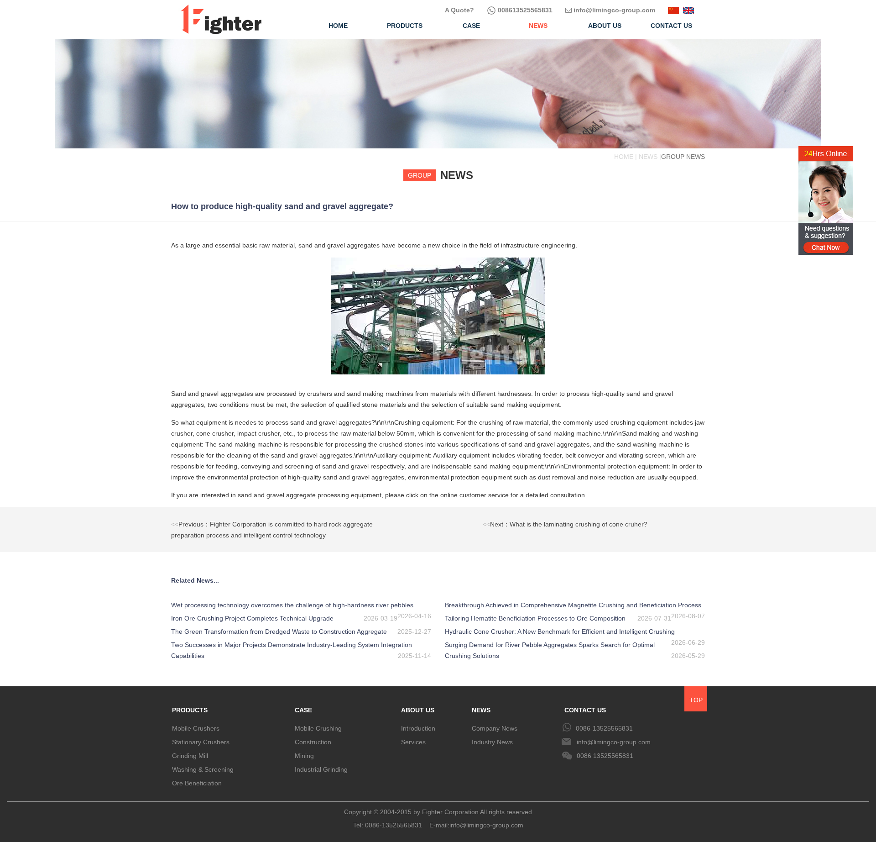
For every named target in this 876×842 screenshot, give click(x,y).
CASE (303, 710)
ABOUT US (417, 710)
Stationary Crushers (200, 742)
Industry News (492, 742)
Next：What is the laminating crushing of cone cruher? (565, 524)
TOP (696, 700)
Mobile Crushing (318, 728)
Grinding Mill (190, 755)
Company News (494, 728)
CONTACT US (585, 710)
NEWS (481, 710)
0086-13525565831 (604, 728)
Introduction (418, 728)
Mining (304, 755)
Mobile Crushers (195, 728)
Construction (313, 742)
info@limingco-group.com (613, 10)
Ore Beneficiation (197, 783)
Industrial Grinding (321, 769)
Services (413, 742)
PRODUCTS (190, 710)
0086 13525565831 (605, 755)
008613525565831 (524, 10)
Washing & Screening (203, 769)
